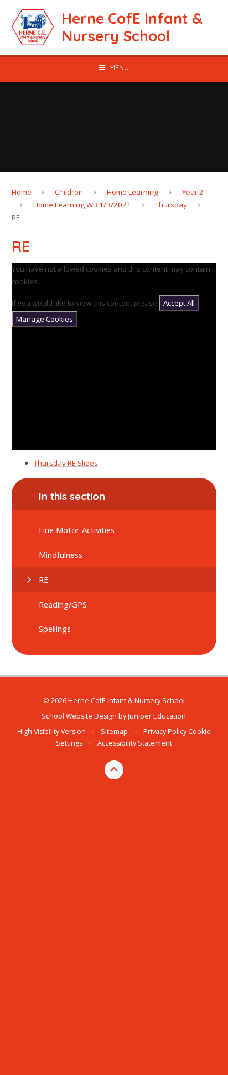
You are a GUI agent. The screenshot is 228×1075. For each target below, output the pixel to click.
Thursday (171, 205)
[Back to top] (114, 769)
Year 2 (193, 192)
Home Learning (132, 192)
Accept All (179, 303)
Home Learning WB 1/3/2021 (82, 205)
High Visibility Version (51, 731)
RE (16, 217)
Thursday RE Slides (66, 463)
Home (22, 192)
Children (69, 192)
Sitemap (114, 731)
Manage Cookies (44, 319)
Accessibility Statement (134, 743)
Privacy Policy (164, 731)
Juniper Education (157, 716)
